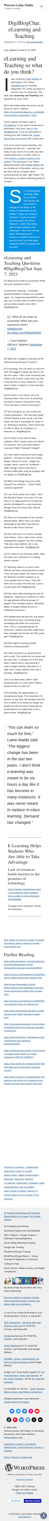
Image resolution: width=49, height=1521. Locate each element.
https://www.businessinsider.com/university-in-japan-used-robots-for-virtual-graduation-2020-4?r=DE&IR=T (24, 1053)
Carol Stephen (32, 79)
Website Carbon (32, 1501)
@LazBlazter (10, 125)
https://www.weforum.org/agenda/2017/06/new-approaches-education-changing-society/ (24, 1067)
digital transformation (28, 1175)
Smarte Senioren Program (16, 1402)
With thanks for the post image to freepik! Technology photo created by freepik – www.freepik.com (24, 943)
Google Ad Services (13, 1336)
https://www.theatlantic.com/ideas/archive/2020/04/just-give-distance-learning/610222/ (24, 1040)
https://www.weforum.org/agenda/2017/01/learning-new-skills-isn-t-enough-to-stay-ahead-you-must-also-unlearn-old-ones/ (24, 1080)
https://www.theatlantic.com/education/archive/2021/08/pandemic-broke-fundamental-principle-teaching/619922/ (24, 964)
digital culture (10, 1175)
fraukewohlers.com (13, 1437)
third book (21, 161)
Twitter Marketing (12, 1346)
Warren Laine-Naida (18, 5)
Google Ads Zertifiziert (24, 1480)
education (8, 1179)
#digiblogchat (14, 328)
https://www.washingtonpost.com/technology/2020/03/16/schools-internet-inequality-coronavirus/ (24, 1027)
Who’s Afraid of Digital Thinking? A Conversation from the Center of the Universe (21, 1195)
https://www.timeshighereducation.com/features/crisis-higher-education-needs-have (24, 1014)
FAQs (6, 1457)
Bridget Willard (32, 165)
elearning (19, 1179)
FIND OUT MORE (24, 1493)
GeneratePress (24, 1517)
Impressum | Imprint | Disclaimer (20, 1444)
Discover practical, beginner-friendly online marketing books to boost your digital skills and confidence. (22, 1300)
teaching (29, 1179)
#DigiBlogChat (18, 85)
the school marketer (13, 1379)
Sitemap (15, 1457)
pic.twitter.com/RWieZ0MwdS (24, 332)
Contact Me (26, 1457)
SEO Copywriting (12, 1322)
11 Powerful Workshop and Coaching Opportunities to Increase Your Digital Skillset (22, 1216)
